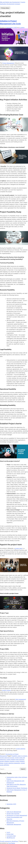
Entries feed (10, 834)
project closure (6, 690)
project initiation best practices (15, 759)
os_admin (21, 27)
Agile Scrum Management (14, 812)
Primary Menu (5, 8)
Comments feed (11, 836)
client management (20, 699)
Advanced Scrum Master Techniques (17, 788)
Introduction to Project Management (17, 815)
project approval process (7, 757)
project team (18, 548)
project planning (20, 748)
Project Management (8, 63)
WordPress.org (11, 837)
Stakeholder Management (14, 824)
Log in (8, 832)
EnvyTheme (11, 843)
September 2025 (11, 804)
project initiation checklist (7, 761)
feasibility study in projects (19, 756)
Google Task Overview (13, 813)
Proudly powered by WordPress (9, 841)
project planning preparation (12, 763)
